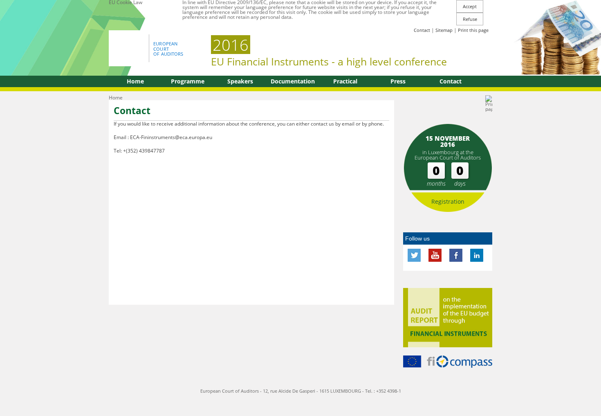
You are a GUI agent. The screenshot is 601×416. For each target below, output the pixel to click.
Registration (447, 202)
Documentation (293, 81)
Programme (187, 81)
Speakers (240, 81)
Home (135, 81)
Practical (345, 81)
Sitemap (444, 30)
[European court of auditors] (130, 47)
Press (398, 81)
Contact (422, 30)
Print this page (473, 30)
